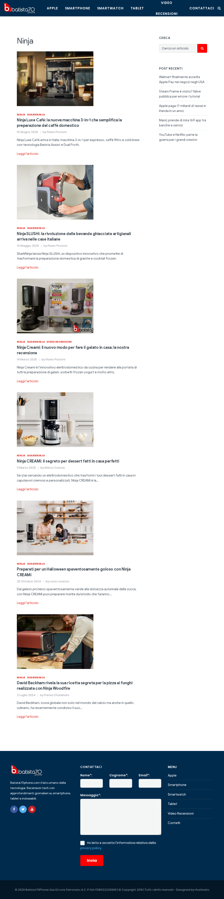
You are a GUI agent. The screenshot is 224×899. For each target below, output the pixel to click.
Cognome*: (118, 775)
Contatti (174, 823)
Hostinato (202, 890)
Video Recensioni (59, 342)
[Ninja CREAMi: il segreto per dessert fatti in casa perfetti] (55, 419)
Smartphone (77, 8)
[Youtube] (32, 809)
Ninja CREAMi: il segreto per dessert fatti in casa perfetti (68, 461)
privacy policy (90, 848)
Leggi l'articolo (27, 154)
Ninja (21, 114)
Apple (52, 8)
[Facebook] (14, 809)
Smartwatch (110, 8)
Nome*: (86, 775)
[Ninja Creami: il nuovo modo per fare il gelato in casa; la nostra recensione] (55, 306)
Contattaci (201, 8)
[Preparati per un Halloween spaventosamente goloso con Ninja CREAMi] (55, 528)
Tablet (137, 8)
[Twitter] (23, 809)
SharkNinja (36, 114)
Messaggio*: (90, 795)
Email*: (144, 775)
